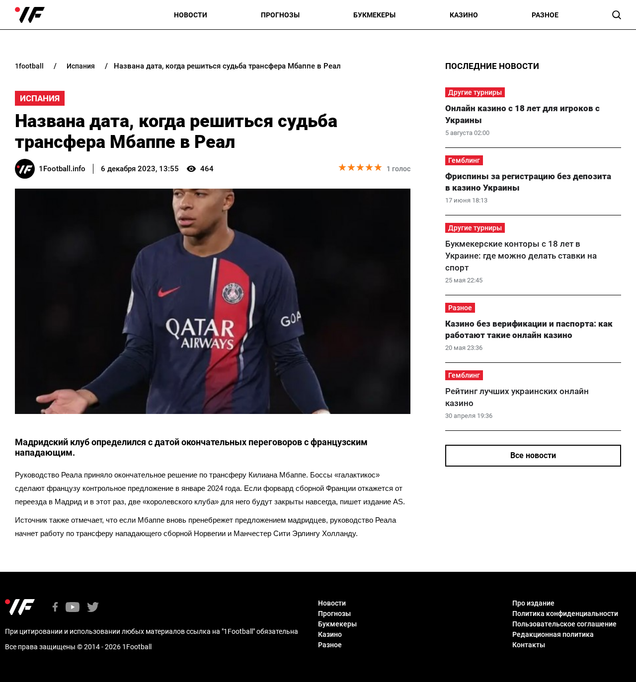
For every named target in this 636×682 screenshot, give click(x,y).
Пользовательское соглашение (564, 624)
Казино (464, 15)
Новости (190, 15)
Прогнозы (280, 15)
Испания (40, 98)
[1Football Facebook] (55, 608)
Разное (545, 15)
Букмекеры (374, 15)
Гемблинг (464, 160)
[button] (616, 15)
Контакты (528, 645)
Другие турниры (475, 92)
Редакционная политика (553, 634)
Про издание (533, 603)
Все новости (533, 455)
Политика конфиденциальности (565, 613)
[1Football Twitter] (93, 608)
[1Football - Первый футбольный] (30, 15)
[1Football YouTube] (73, 608)
